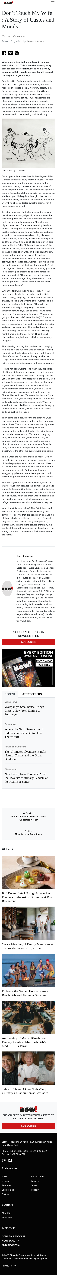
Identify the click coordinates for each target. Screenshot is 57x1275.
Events (5, 1181)
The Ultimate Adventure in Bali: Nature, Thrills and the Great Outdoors (25, 755)
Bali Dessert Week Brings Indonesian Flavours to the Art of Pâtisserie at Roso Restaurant (27, 897)
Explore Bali (8, 1189)
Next (28, 831)
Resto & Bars (37, 1176)
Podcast (35, 1189)
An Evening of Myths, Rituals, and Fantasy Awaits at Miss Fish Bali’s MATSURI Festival (24, 1042)
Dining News (11, 702)
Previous (28, 813)
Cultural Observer (13, 36)
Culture (5, 1194)
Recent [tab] (10, 694)
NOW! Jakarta (10, 1240)
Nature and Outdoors (15, 746)
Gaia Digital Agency (37, 1258)
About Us (6, 1213)
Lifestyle (35, 1181)
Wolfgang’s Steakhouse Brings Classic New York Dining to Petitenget (24, 710)
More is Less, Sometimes (28, 834)
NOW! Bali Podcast (13, 1236)
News (4, 1176)
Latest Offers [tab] (31, 694)
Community (10, 724)
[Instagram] (4, 1160)
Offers (34, 1185)
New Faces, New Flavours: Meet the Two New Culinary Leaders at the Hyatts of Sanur (26, 777)
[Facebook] (10, 1160)
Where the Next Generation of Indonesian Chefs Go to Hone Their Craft (24, 732)
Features (6, 1185)
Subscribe (7, 1217)
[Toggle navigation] (52, 2)
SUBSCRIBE (28, 1125)
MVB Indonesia (11, 1245)
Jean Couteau (35, 41)
